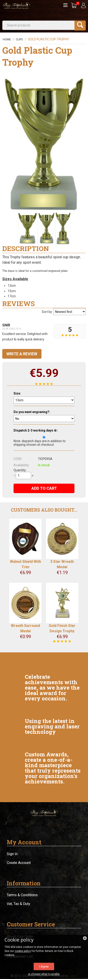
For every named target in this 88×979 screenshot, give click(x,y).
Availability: (22, 465)
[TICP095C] (63, 228)
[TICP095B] (46, 228)
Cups (19, 39)
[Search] (80, 25)
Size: (17, 393)
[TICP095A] (44, 144)
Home (7, 39)
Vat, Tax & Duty (18, 904)
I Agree (44, 966)
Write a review (22, 353)
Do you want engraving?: (32, 412)
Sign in (12, 854)
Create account (19, 863)
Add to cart (44, 488)
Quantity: (20, 470)
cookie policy (23, 951)
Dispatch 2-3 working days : (36, 430)
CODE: (18, 459)
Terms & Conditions (22, 895)
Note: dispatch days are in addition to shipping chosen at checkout (40, 442)
